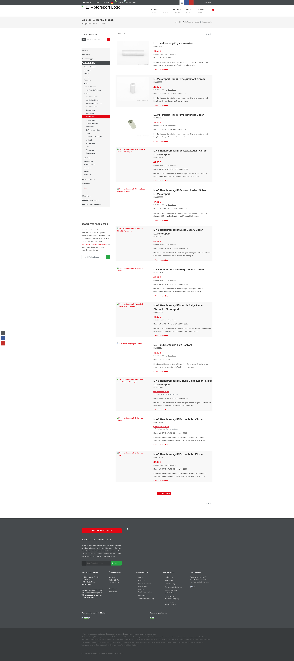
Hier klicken (113, 591)
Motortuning (88, 161)
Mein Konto (169, 577)
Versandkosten (172, 54)
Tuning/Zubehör (88, 63)
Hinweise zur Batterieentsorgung (172, 597)
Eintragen (116, 563)
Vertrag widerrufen (101, 531)
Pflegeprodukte (89, 164)
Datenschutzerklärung (90, 244)
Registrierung (170, 584)
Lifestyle (87, 158)
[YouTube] (191, 2)
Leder (88, 133)
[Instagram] (182, 2)
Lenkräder (89, 140)
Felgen (86, 83)
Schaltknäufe (90, 143)
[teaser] (108, 257)
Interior (87, 93)
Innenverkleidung (92, 123)
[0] (211, 10)
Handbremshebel (207, 22)
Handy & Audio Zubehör (92, 90)
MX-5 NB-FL (177, 11)
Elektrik (86, 73)
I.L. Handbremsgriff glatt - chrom (172, 345)
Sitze (87, 147)
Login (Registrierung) (90, 200)
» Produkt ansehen (160, 69)
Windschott (90, 150)
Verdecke (87, 168)
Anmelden (207, 2)
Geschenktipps (87, 59)
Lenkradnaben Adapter (94, 137)
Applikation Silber (92, 107)
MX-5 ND (200, 11)
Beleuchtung (90, 110)
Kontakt (140, 577)
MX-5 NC (188, 11)
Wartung (87, 171)
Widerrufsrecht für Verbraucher (144, 585)
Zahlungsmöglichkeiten (173, 587)
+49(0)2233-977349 (95, 590)
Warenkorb (86, 196)
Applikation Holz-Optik (94, 103)
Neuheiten (86, 184)
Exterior (87, 77)
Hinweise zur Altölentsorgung (170, 603)
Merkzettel (169, 580)
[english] (118, 2)
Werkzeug (87, 174)
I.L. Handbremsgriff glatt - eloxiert (173, 43)
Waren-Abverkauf (88, 179)
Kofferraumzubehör (93, 130)
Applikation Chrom (92, 100)
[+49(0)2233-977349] (196, 2)
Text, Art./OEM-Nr (90, 35)
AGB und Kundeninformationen (145, 591)
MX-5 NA (154, 11)
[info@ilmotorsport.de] (200, 2)
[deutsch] (112, 2)
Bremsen (87, 70)
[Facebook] (186, 2)
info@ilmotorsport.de (95, 593)
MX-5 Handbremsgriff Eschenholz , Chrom (178, 419)
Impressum (102, 244)
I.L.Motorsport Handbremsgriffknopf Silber (178, 114)
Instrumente (90, 127)
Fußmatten (90, 113)
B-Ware (85, 50)
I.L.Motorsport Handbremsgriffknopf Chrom (179, 79)
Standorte (141, 580)
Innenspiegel (90, 120)
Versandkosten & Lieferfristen (171, 591)
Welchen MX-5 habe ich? (92, 204)
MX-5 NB (165, 11)
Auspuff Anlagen (90, 67)
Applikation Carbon (92, 97)
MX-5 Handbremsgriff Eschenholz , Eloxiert (178, 454)
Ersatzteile (86, 54)
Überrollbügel (90, 153)
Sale (85, 188)
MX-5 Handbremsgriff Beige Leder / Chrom (178, 269)
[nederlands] (129, 2)
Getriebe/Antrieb (90, 87)
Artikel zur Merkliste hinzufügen (166, 394)
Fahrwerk (87, 80)
